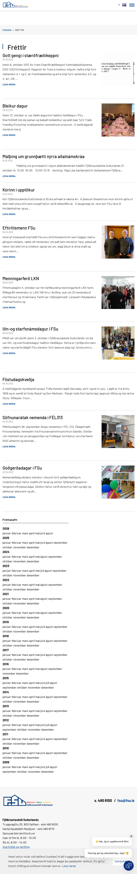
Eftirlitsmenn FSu (19, 227)
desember (33, 547)
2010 (6, 748)
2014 (6, 692)
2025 (6, 538)
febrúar (17, 533)
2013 (6, 706)
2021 (6, 594)
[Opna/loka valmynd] (132, 5)
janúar (7, 533)
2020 (6, 608)
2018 (6, 636)
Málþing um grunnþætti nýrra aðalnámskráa (44, 156)
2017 (6, 650)
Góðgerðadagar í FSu (22, 467)
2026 (6, 528)
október (8, 547)
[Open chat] (129, 866)
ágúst (49, 533)
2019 (6, 622)
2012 (6, 720)
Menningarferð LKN (21, 278)
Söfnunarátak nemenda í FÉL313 (33, 417)
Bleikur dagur (15, 105)
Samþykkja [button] (121, 861)
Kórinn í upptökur (19, 189)
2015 (6, 678)
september (60, 542)
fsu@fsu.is (125, 800)
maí (37, 533)
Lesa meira (9, 84)
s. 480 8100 (103, 800)
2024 (6, 552)
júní (43, 533)
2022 (6, 580)
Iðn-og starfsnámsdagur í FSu (30, 328)
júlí (42, 570)
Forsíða (7, 30)
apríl (32, 533)
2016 (6, 664)
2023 (6, 566)
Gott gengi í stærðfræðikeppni (31, 55)
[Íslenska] (124, 4)
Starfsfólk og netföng (16, 847)
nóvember (20, 547)
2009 (6, 762)
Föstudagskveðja (18, 379)
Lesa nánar (69, 866)
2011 (5, 734)
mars (25, 533)
